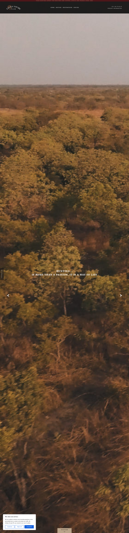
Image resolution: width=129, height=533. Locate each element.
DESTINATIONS (67, 7)
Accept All (29, 526)
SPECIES (76, 7)
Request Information (115, 8)
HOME (52, 7)
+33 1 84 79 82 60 (116, 6)
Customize (9, 526)
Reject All (19, 526)
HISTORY (59, 7)
